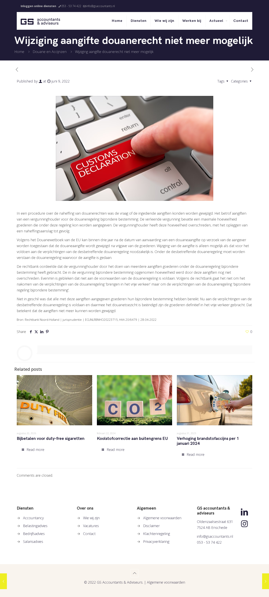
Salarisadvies (33, 541)
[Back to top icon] (134, 573)
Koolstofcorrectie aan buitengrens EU (132, 438)
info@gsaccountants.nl (100, 6)
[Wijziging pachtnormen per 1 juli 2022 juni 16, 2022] (265, 581)
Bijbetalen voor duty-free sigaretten (50, 438)
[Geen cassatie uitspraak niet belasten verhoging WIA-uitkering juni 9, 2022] (3, 581)
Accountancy (33, 517)
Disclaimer (151, 525)
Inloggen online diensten (38, 6)
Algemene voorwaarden (162, 517)
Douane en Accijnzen (50, 51)
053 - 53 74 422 (71, 6)
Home (19, 51)
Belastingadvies (35, 525)
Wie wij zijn (91, 517)
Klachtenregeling (156, 533)
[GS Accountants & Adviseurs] (40, 21)
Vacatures (91, 525)
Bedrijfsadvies (34, 533)
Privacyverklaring (156, 541)
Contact (89, 533)
